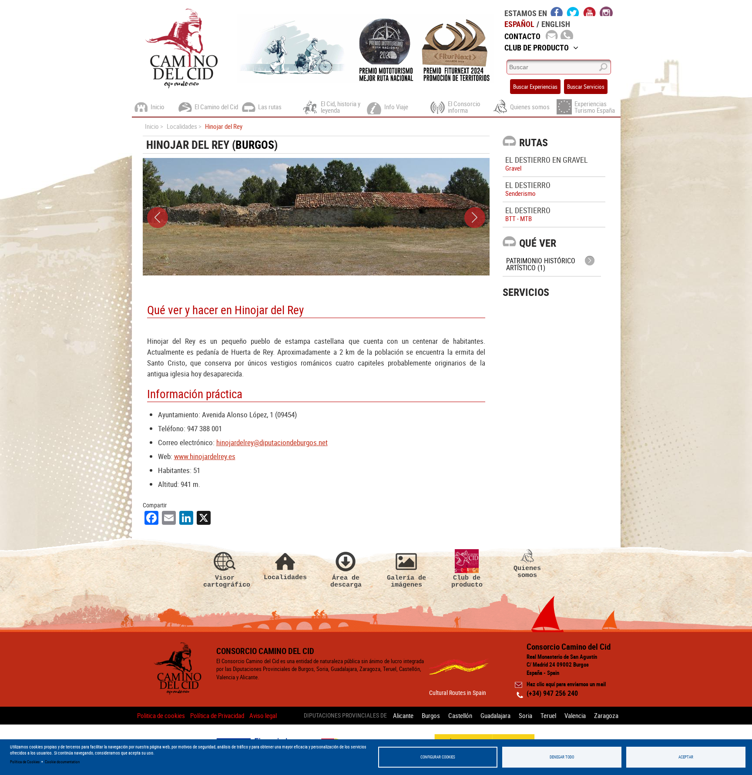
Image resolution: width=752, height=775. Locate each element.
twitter (573, 11)
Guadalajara (495, 715)
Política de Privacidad (217, 715)
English (555, 24)
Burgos (254, 144)
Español (519, 24)
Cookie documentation (62, 761)
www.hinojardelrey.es (204, 456)
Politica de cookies (161, 715)
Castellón (460, 715)
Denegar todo (562, 757)
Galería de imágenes (406, 581)
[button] (157, 217)
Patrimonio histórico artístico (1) (540, 264)
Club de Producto (536, 47)
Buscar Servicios (585, 87)
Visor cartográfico (225, 581)
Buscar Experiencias (535, 87)
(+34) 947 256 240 (552, 693)
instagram (606, 11)
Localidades (285, 577)
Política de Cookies (25, 761)
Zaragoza (606, 715)
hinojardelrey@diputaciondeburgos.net (272, 442)
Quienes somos (527, 571)
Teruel (548, 715)
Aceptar (685, 757)
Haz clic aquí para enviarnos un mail (566, 684)
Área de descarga (346, 581)
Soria (525, 715)
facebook (557, 11)
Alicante (403, 715)
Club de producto (467, 581)
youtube (589, 11)
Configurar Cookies (437, 757)
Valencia (575, 715)
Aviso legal (263, 715)
